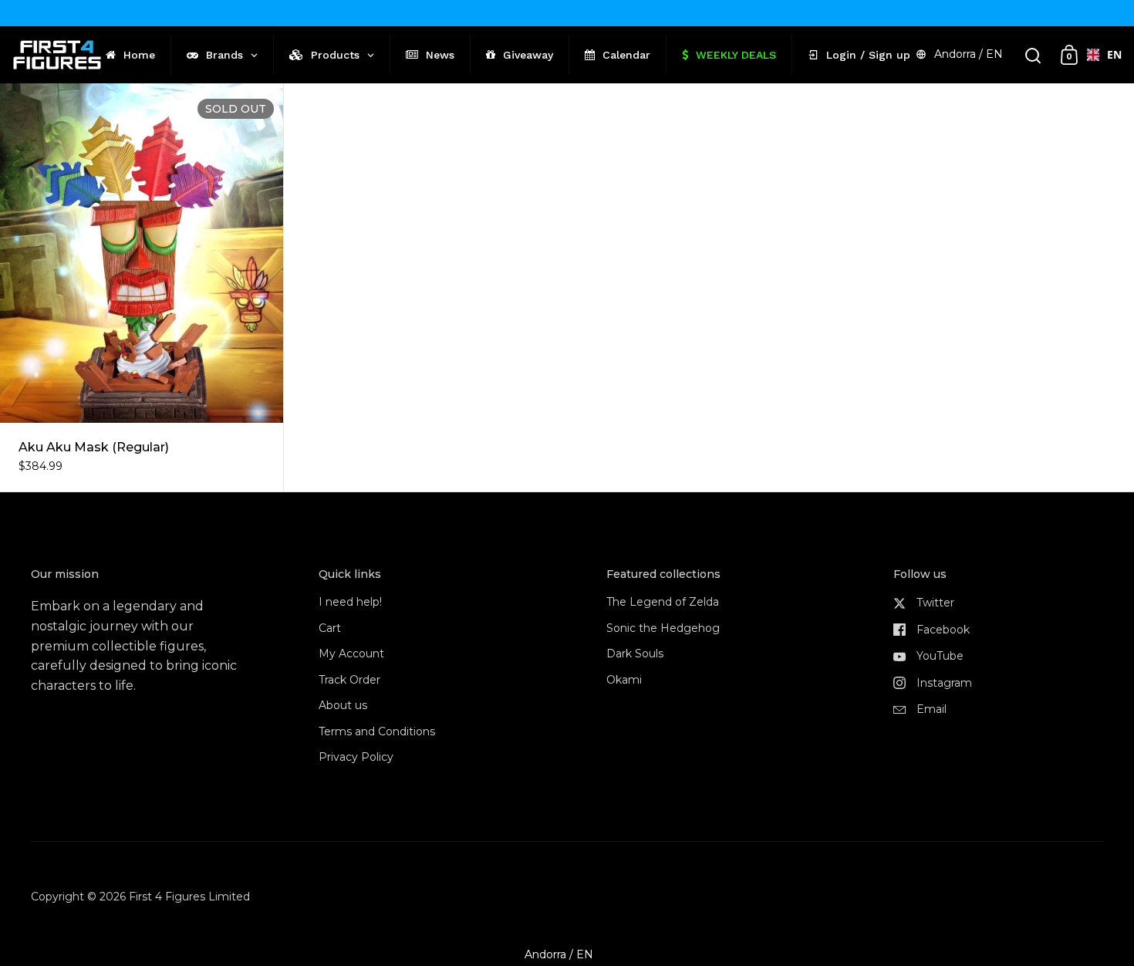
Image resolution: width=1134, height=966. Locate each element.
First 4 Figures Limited (189, 897)
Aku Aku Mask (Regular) (141, 287)
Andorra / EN (968, 54)
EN (1108, 54)
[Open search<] (1033, 55)
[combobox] (1098, 54)
